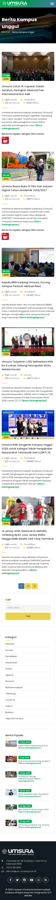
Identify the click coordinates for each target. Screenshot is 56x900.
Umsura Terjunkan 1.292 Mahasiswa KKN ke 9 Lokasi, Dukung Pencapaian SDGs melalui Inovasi (27, 365)
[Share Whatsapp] (38, 880)
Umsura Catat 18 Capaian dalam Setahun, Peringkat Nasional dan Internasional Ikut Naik (23, 90)
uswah (11, 99)
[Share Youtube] (31, 880)
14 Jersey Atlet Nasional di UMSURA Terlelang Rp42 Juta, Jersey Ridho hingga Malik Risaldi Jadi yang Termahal (27, 534)
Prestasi (9, 643)
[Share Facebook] (10, 880)
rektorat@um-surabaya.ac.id (21, 871)
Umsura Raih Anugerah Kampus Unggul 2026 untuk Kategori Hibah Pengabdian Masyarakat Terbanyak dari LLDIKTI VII (27, 448)
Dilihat (32, 102)
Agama (9, 674)
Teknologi (10, 693)
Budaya (9, 712)
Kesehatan (11, 662)
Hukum (9, 705)
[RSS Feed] (46, 880)
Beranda (6, 32)
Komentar (12, 102)
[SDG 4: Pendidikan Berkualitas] (5, 140)
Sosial (8, 668)
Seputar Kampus (14, 718)
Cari (28, 616)
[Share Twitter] (17, 880)
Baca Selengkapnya (32, 317)
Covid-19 (10, 699)
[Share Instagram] (24, 880)
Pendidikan (29, 99)
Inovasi (27, 374)
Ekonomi (9, 681)
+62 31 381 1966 (13, 867)
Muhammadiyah (14, 687)
